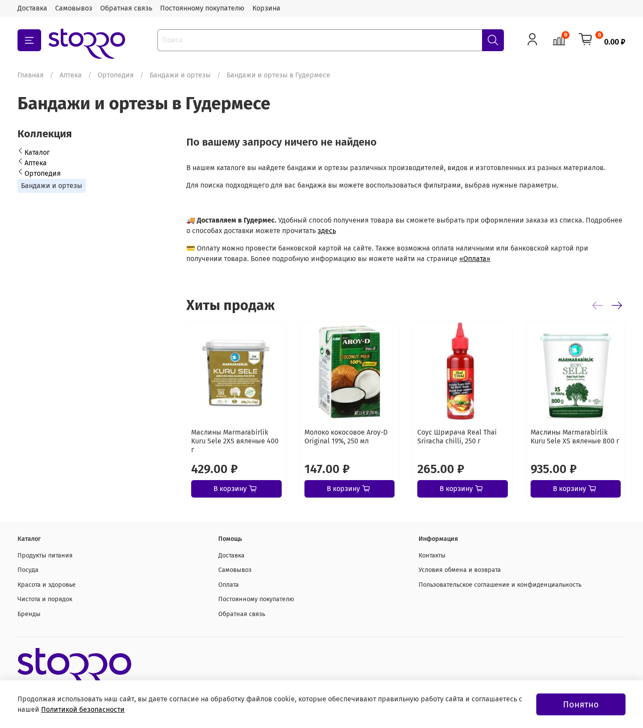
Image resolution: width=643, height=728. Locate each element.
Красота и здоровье (46, 585)
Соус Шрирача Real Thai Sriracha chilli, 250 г (457, 436)
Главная (30, 75)
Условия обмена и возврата (460, 570)
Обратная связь (126, 8)
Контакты (432, 555)
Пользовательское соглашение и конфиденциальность (500, 585)
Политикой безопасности (83, 709)
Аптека (70, 75)
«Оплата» (474, 258)
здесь (327, 230)
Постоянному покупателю (202, 8)
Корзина (266, 8)
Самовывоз (73, 8)
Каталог (37, 152)
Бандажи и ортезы (180, 75)
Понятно (581, 704)
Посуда (27, 570)
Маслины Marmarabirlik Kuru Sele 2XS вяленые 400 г (235, 440)
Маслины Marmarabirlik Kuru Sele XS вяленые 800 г (575, 436)
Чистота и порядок (44, 599)
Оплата (228, 585)
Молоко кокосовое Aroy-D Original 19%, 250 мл (346, 436)
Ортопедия (116, 75)
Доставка (32, 8)
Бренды (29, 614)
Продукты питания (45, 555)
